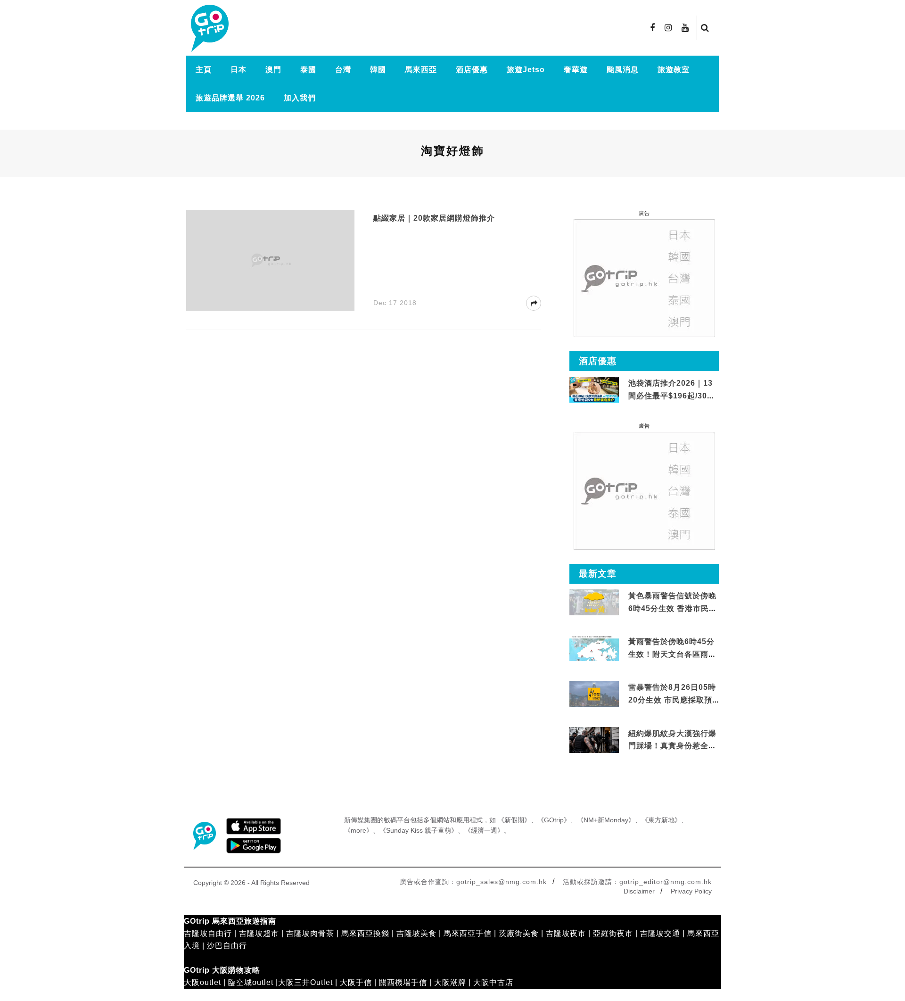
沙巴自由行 (227, 946)
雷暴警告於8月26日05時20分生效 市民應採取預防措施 (672, 699)
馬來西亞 (421, 70)
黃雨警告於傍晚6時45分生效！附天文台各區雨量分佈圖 (672, 653)
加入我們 (300, 98)
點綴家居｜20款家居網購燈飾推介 (434, 218)
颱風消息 (623, 70)
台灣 (343, 70)
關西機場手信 (403, 982)
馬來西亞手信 (468, 933)
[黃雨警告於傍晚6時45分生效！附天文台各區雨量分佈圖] (594, 659)
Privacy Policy (691, 891)
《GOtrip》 (553, 820)
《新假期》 (514, 820)
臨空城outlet (250, 982)
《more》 (358, 830)
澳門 (273, 70)
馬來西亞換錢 (365, 933)
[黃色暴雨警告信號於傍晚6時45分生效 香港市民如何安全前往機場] (594, 602)
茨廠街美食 (519, 933)
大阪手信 (356, 982)
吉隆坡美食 (416, 933)
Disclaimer (639, 891)
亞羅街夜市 (613, 933)
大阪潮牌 (450, 982)
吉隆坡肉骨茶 (310, 933)
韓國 (378, 70)
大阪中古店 (493, 982)
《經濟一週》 (484, 830)
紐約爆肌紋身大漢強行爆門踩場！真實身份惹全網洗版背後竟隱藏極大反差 (672, 745)
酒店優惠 (472, 70)
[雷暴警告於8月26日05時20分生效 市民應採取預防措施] (594, 693)
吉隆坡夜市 (566, 933)
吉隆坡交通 (660, 933)
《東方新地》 (661, 820)
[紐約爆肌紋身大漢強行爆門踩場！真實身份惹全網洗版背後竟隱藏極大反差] (594, 740)
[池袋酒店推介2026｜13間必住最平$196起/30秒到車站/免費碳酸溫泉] (594, 389)
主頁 (204, 70)
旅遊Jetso (526, 70)
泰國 (308, 70)
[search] (705, 28)
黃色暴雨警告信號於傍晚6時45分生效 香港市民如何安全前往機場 (672, 608)
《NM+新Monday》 (606, 820)
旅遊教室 (674, 70)
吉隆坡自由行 (208, 933)
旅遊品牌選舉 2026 (230, 98)
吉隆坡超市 (259, 933)
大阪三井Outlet (305, 982)
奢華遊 (576, 70)
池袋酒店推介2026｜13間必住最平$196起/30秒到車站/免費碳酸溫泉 (671, 395)
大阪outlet (202, 982)
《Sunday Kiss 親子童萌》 (418, 830)
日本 (238, 70)
